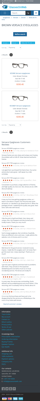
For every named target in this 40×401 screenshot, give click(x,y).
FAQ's (4, 364)
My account (6, 317)
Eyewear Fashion (8, 344)
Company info (7, 361)
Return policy (7, 322)
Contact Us (6, 319)
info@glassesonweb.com (12, 381)
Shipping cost (7, 354)
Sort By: (4, 48)
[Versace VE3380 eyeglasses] (20, 65)
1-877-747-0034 (9, 379)
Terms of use (6, 327)
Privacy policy (7, 324)
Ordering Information (10, 339)
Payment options (8, 359)
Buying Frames (7, 342)
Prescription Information (11, 336)
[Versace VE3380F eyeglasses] (20, 98)
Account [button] (6, 3)
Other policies (7, 330)
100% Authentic (7, 356)
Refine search (20, 34)
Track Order (6, 314)
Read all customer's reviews (12, 304)
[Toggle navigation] (5, 13)
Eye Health (6, 347)
